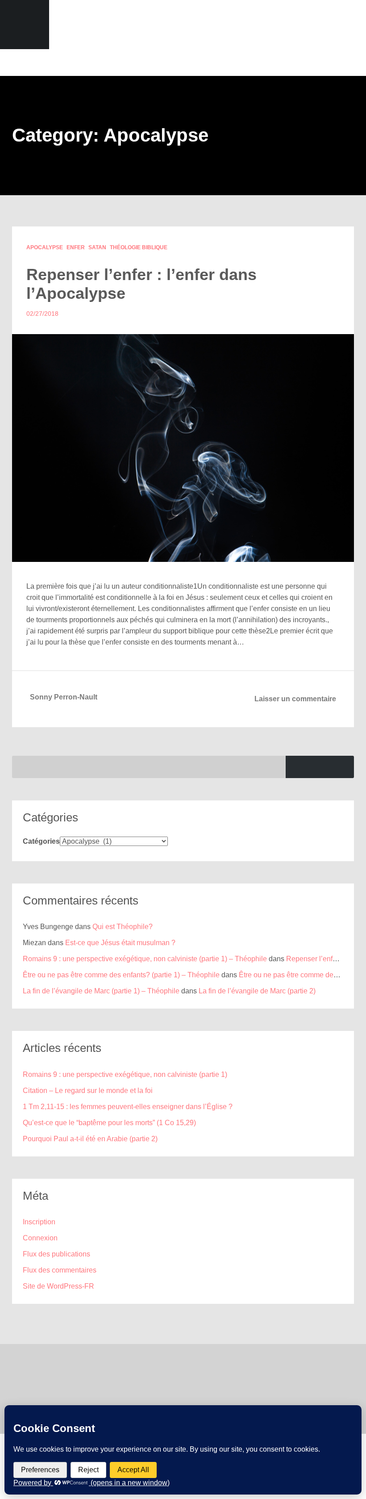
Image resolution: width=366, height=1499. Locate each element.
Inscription (39, 1222)
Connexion (40, 1238)
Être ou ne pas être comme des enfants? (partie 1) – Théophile (121, 975)
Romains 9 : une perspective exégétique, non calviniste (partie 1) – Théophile (145, 959)
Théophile (183, 24)
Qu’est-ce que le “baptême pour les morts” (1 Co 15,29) (109, 1122)
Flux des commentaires (59, 1270)
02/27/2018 (42, 313)
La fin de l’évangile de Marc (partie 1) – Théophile (101, 991)
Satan (97, 247)
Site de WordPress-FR (58, 1286)
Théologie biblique (138, 247)
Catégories (41, 841)
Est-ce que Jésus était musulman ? (120, 942)
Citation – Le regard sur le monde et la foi (88, 1090)
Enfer (76, 247)
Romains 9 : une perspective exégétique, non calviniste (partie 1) (125, 1074)
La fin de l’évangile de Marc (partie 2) (257, 991)
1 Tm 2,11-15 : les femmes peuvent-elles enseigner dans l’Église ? (128, 1106)
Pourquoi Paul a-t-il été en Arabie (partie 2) (90, 1139)
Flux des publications (56, 1254)
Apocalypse (44, 247)
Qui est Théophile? (122, 926)
